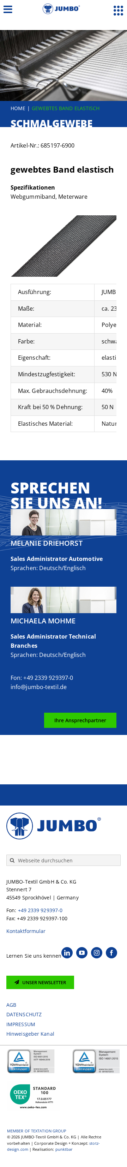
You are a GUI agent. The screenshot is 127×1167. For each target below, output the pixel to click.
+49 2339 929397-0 (40, 910)
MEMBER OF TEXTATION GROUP (37, 1130)
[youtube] (81, 952)
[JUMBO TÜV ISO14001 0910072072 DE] (96, 1051)
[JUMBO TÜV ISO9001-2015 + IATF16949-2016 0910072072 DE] (31, 1051)
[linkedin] (67, 952)
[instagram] (96, 952)
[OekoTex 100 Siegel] (33, 1082)
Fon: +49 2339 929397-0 (42, 678)
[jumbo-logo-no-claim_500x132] (63, 6)
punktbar (64, 1149)
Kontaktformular (26, 931)
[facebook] (111, 952)
